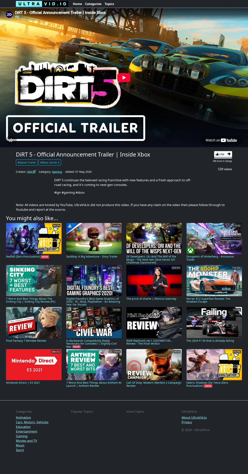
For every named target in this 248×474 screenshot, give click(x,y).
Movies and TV (26, 441)
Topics (109, 4)
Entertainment (26, 431)
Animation (23, 417)
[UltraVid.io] (42, 4)
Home (77, 4)
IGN (30, 172)
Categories (93, 4)
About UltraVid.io (194, 417)
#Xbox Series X (49, 162)
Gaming (57, 172)
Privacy (187, 422)
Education (23, 427)
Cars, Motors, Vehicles (32, 422)
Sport (20, 450)
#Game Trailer (27, 162)
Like (221, 154)
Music (20, 445)
